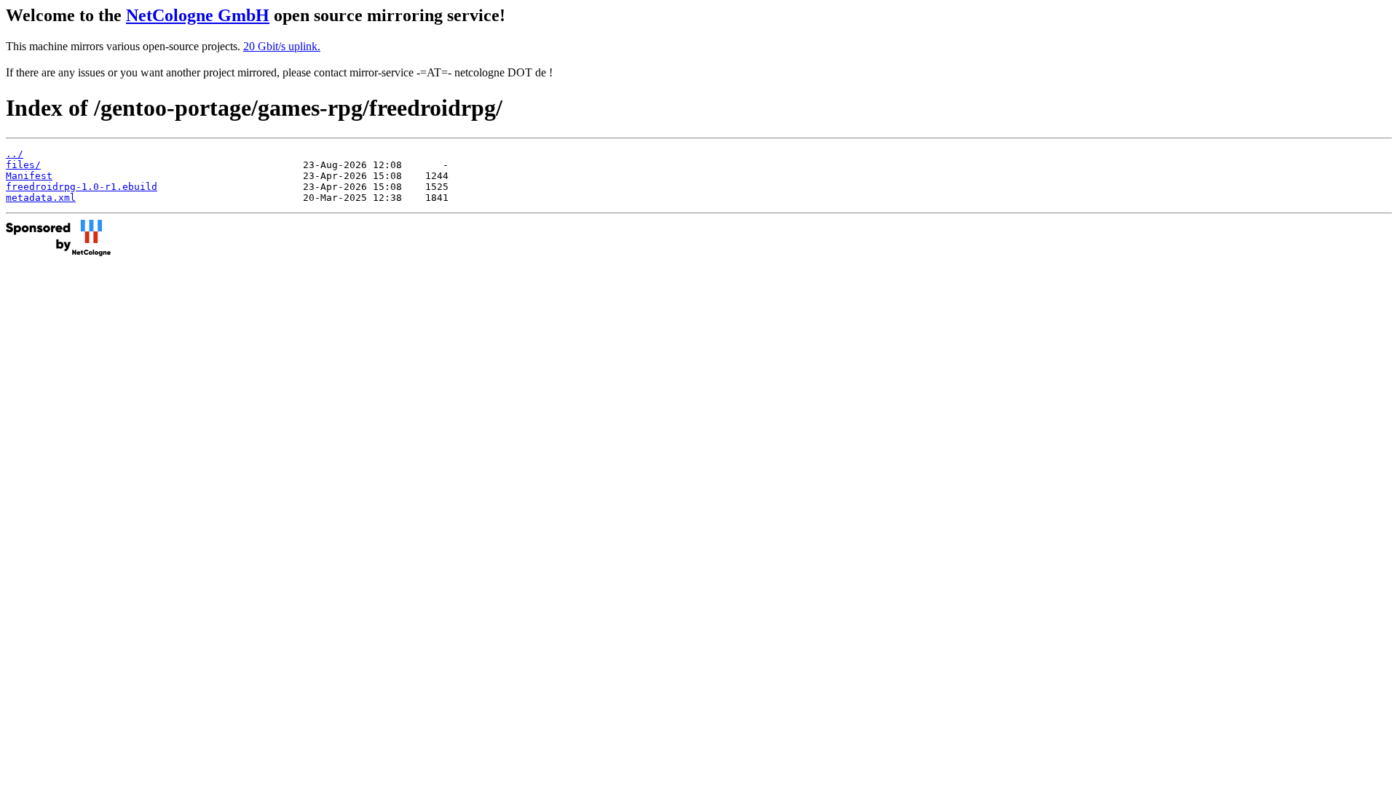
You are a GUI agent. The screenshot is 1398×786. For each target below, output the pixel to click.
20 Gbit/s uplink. (281, 46)
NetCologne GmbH (197, 15)
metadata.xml (41, 197)
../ (14, 153)
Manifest (29, 175)
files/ (23, 164)
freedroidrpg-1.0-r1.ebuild (81, 186)
